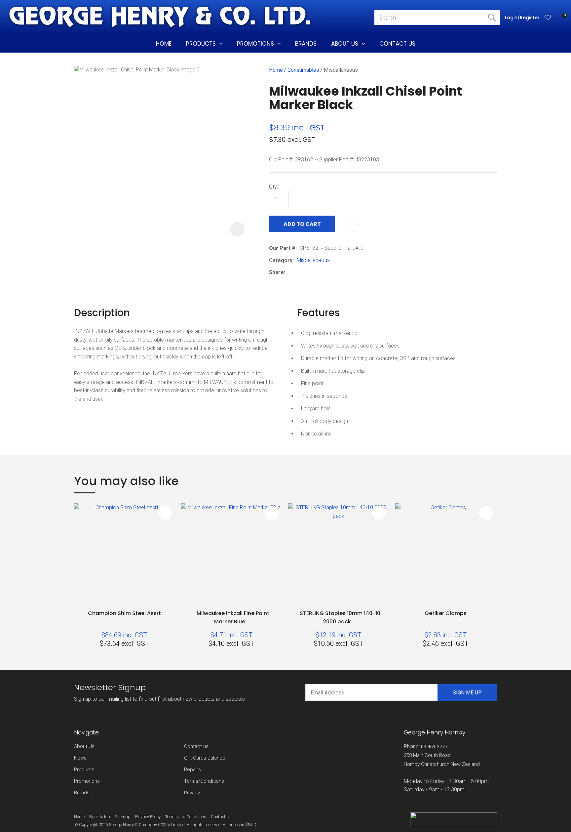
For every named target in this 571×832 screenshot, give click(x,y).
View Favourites (548, 17)
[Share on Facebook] (289, 272)
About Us (344, 44)
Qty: (273, 187)
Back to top (99, 816)
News (80, 758)
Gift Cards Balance (204, 758)
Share (276, 272)
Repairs (192, 769)
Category (280, 260)
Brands (306, 44)
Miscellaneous (341, 70)
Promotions (255, 44)
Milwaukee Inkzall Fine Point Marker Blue (233, 617)
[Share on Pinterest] (319, 272)
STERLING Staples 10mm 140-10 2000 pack (340, 617)
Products (201, 44)
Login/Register (522, 17)
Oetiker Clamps (446, 613)
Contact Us (397, 44)
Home (163, 44)
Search (492, 17)
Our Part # (282, 248)
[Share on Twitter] (298, 272)
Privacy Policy (148, 816)
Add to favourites (165, 513)
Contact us (196, 746)
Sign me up (467, 692)
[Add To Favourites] (352, 224)
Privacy (192, 793)
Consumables (303, 70)
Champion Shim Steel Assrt (124, 613)
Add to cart (302, 224)
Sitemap (123, 816)
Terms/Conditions (204, 781)
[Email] (308, 272)
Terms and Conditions (185, 816)
